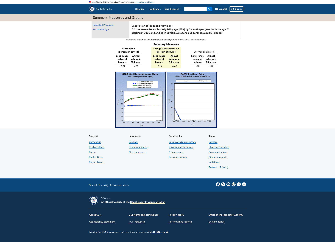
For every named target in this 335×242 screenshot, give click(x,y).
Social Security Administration (147, 202)
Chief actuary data (219, 147)
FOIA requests (137, 221)
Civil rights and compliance (143, 214)
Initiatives (214, 162)
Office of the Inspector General (226, 214)
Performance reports (180, 221)
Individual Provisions (103, 25)
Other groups (176, 152)
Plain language (137, 152)
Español (133, 142)
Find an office (96, 147)
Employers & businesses (182, 142)
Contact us (95, 142)
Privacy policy (176, 214)
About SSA (95, 214)
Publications (95, 157)
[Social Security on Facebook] (218, 185)
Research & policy (219, 167)
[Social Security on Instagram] (234, 185)
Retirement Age (101, 29)
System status (217, 221)
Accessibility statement (102, 221)
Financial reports (218, 157)
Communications (218, 152)
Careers (213, 142)
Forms (92, 152)
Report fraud (96, 162)
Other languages (138, 147)
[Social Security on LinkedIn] (239, 185)
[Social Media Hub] (244, 185)
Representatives (178, 157)
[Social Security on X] (223, 185)
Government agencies (181, 147)
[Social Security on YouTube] (228, 185)
